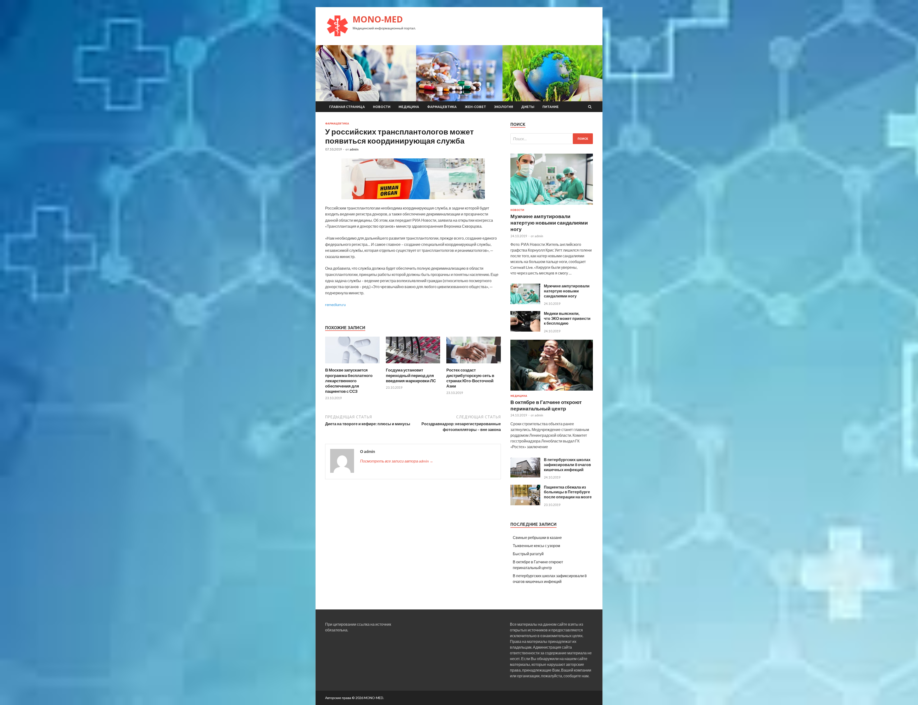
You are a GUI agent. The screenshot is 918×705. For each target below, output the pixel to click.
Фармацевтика (442, 107)
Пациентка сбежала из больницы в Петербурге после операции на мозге (568, 492)
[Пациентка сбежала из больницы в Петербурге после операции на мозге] (525, 503)
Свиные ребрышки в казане (537, 537)
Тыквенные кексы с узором (536, 545)
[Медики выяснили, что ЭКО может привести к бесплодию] (525, 330)
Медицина (409, 107)
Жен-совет (475, 107)
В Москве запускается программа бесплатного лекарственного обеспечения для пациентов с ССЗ (348, 380)
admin (354, 149)
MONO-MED (378, 19)
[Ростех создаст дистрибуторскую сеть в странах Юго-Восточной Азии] (473, 364)
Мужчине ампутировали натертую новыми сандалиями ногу (549, 222)
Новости (381, 107)
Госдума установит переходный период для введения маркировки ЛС (411, 375)
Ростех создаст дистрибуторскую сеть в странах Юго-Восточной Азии (470, 377)
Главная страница (347, 107)
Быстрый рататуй (528, 553)
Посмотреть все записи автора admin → (396, 461)
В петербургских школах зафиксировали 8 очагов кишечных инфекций (567, 464)
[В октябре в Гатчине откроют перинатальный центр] (551, 391)
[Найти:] (551, 138)
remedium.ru (335, 304)
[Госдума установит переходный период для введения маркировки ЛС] (413, 364)
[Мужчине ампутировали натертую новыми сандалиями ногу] (551, 205)
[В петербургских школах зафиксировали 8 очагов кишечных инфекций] (525, 476)
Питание (550, 107)
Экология (503, 107)
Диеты (527, 107)
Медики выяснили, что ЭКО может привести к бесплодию (567, 318)
